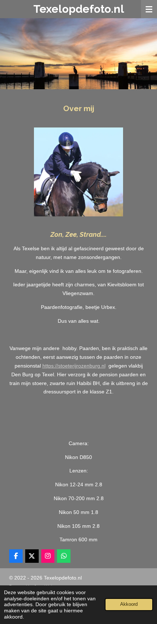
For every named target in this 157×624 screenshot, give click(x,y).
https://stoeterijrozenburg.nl (74, 366)
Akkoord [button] (129, 604)
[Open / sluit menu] (149, 9)
